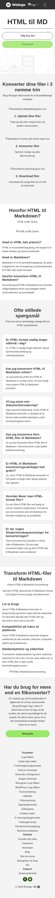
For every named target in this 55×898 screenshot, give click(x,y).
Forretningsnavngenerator (27, 766)
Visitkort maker (27, 813)
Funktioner (27, 843)
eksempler (27, 847)
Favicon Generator (27, 770)
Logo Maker (27, 757)
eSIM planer (27, 809)
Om (27, 865)
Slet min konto (27, 856)
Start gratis (27, 733)
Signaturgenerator (27, 804)
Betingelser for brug (27, 861)
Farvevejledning (27, 792)
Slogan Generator (27, 779)
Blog (27, 852)
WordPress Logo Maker (27, 787)
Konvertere (27, 44)
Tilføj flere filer (27, 36)
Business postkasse (27, 830)
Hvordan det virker (27, 839)
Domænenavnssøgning (27, 826)
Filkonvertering (27, 800)
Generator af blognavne (27, 774)
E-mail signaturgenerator (27, 817)
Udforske (27, 796)
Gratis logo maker (27, 761)
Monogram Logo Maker (28, 783)
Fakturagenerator (28, 822)
